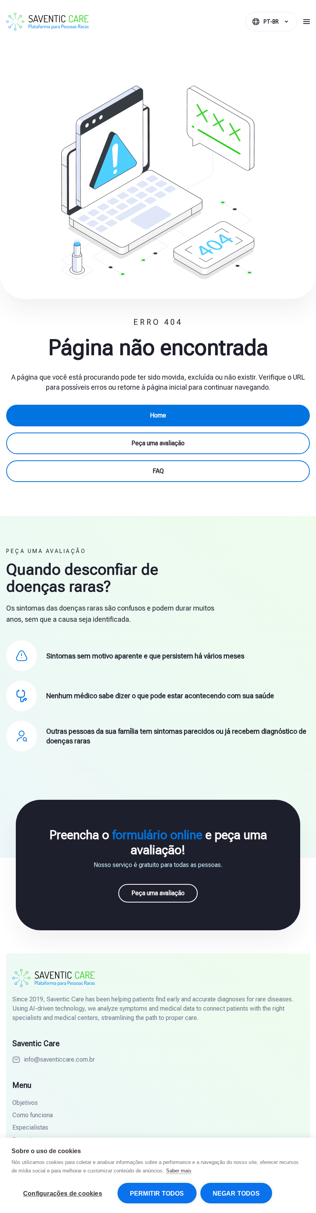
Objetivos (25, 1102)
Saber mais (179, 1171)
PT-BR (271, 22)
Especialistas (30, 1127)
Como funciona (32, 1115)
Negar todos (236, 1193)
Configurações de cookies (62, 1193)
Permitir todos (157, 1193)
